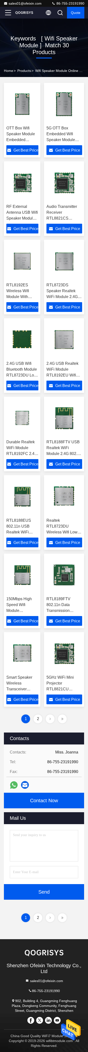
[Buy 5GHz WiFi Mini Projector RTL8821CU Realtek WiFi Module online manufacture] (64, 654)
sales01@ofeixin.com (25, 3)
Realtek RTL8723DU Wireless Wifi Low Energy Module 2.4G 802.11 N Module (64, 532)
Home (8, 71)
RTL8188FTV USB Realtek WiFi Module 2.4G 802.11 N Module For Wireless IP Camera (63, 453)
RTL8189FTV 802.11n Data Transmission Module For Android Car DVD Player (63, 610)
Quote (75, 13)
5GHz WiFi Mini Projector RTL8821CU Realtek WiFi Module (60, 689)
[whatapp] (14, 785)
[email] (25, 785)
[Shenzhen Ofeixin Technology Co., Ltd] (24, 13)
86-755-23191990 (69, 3)
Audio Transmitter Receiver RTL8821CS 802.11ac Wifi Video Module (63, 218)
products (24, 71)
